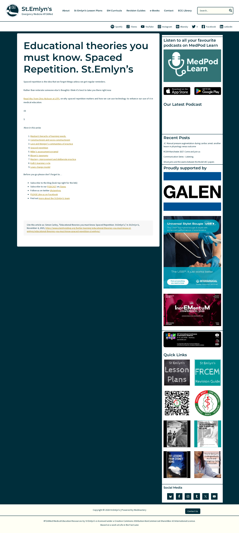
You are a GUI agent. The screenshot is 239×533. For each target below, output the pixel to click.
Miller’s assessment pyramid (44, 151)
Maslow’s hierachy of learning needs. (48, 136)
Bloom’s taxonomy (39, 155)
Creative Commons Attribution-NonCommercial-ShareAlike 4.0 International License (155, 521)
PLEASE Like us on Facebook (44, 194)
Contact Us (192, 511)
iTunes (62, 186)
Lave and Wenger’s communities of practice (51, 143)
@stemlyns (55, 190)
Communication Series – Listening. (179, 156)
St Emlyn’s (90, 521)
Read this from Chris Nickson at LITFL (42, 98)
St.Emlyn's (37, 8)
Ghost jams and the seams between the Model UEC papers (189, 162)
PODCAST (51, 186)
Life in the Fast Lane (129, 524)
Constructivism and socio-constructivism (50, 139)
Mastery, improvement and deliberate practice (53, 159)
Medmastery (140, 509)
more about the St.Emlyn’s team (54, 198)
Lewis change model (40, 167)
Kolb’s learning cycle (40, 163)
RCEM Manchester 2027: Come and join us (182, 151)
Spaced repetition (39, 147)
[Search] (230, 10)
